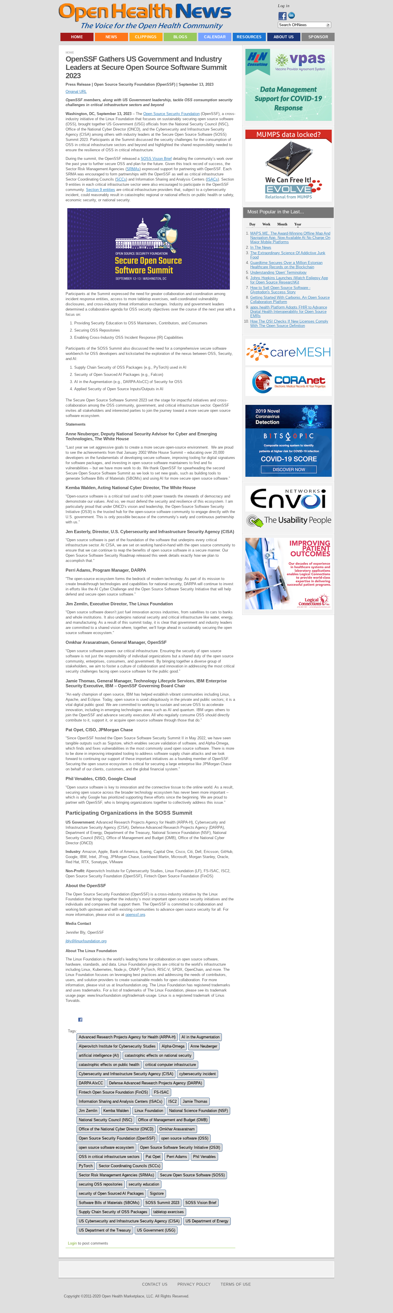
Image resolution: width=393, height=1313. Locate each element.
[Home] (144, 28)
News (111, 37)
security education (144, 1184)
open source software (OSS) (184, 1138)
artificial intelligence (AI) (99, 1055)
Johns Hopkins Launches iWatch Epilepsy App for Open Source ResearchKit (289, 280)
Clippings (146, 37)
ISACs (212, 179)
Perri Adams (177, 1157)
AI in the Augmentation (201, 1037)
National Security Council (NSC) (105, 1120)
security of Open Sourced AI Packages (111, 1193)
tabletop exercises (168, 1212)
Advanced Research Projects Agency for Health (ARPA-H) (127, 1037)
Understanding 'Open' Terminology (278, 272)
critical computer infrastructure (170, 1065)
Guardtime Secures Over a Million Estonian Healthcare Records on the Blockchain (286, 265)
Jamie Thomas (195, 1101)
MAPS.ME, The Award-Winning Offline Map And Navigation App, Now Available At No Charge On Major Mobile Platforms (290, 237)
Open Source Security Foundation (171, 114)
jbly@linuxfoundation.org (86, 941)
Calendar (215, 37)
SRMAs (133, 169)
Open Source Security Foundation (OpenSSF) (117, 1138)
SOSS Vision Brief (156, 158)
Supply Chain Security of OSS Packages (113, 1212)
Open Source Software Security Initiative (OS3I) (180, 1147)
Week (266, 224)
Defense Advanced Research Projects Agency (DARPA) (155, 1083)
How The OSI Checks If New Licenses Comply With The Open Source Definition (289, 323)
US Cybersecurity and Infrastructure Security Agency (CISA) (129, 1221)
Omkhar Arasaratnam (177, 1129)
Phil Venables (204, 1157)
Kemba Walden (116, 1111)
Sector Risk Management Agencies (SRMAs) (116, 1175)
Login (72, 1243)
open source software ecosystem (106, 1147)
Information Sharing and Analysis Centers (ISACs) (120, 1101)
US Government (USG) (156, 1230)
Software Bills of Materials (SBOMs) (109, 1203)
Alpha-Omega (173, 1046)
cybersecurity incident (197, 1074)
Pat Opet (153, 1157)
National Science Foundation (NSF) (198, 1111)
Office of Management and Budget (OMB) (172, 1120)
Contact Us (154, 1284)
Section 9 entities (100, 189)
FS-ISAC (161, 1092)
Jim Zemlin (88, 1111)
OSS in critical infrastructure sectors (109, 1157)
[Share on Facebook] (80, 1023)
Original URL (76, 91)
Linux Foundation (149, 1111)
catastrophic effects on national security (158, 1055)
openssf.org (135, 914)
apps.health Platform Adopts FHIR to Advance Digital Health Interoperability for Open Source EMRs (288, 311)
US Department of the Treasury (105, 1230)
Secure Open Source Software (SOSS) (192, 1175)
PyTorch (86, 1166)
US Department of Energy (207, 1221)
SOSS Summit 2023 (162, 1203)
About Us (284, 37)
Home (77, 37)
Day (252, 224)
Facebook (283, 16)
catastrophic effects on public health (109, 1065)
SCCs (121, 179)
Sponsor (318, 37)
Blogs (180, 37)
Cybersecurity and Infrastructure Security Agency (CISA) (126, 1074)
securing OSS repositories (101, 1184)
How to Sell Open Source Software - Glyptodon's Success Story (280, 290)
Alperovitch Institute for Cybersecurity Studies (117, 1046)
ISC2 (172, 1101)
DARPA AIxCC (91, 1083)
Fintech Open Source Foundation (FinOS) (113, 1092)
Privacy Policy (194, 1284)
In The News (260, 247)
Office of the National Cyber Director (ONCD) (116, 1129)
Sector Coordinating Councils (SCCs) (129, 1166)
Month (282, 224)
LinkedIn (293, 16)
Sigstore (157, 1193)
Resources (249, 37)
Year (297, 224)
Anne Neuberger (203, 1046)
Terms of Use (236, 1284)
